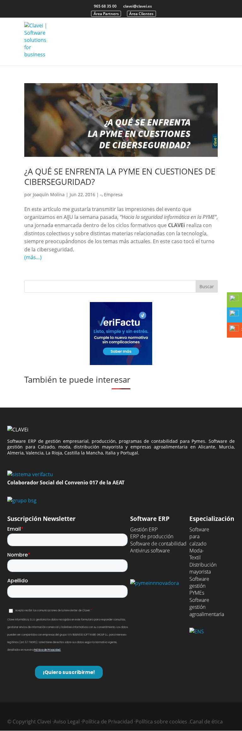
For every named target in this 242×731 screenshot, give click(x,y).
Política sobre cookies (161, 721)
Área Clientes (141, 13)
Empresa (113, 194)
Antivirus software (150, 550)
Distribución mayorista (202, 568)
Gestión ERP (144, 529)
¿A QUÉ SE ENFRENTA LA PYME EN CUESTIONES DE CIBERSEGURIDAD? (119, 177)
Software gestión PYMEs (199, 586)
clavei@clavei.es (137, 6)
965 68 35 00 (105, 6)
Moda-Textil (196, 554)
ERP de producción (151, 536)
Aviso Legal (67, 721)
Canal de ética (206, 721)
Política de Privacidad (107, 721)
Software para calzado (199, 536)
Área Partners (106, 13)
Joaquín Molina (49, 194)
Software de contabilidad (158, 543)
